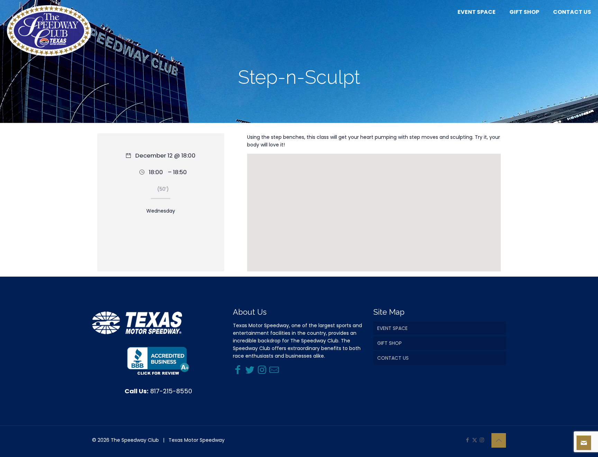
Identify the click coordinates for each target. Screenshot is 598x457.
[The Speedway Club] (49, 30)
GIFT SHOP (389, 343)
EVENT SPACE (392, 328)
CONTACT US (393, 358)
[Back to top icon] (498, 440)
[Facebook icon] (467, 439)
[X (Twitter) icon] (474, 439)
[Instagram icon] (481, 439)
